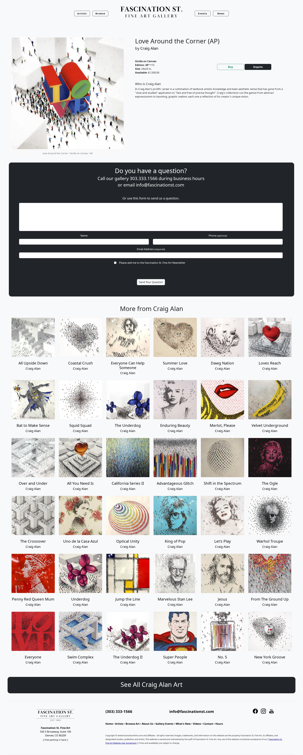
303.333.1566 (143, 178)
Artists (119, 723)
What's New (183, 723)
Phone (218, 235)
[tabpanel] (211, 93)
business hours (188, 178)
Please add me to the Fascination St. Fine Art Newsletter (152, 262)
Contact (208, 723)
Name (84, 235)
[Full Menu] (151, 12)
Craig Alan (149, 48)
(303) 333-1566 (118, 711)
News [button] (221, 13)
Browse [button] (100, 13)
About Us (147, 723)
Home (109, 723)
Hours (219, 723)
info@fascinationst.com (160, 185)
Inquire (258, 67)
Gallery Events (164, 723)
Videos (197, 723)
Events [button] (202, 13)
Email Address (151, 249)
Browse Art (133, 723)
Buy (230, 67)
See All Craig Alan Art (151, 684)
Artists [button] (82, 13)
